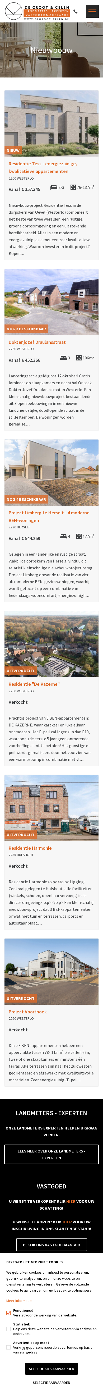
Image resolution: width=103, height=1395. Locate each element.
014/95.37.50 (75, 11)
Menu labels (92, 11)
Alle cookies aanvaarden (51, 1368)
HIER (71, 1201)
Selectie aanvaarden (51, 1382)
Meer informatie (19, 1300)
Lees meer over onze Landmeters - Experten (52, 1154)
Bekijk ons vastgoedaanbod (51, 1244)
